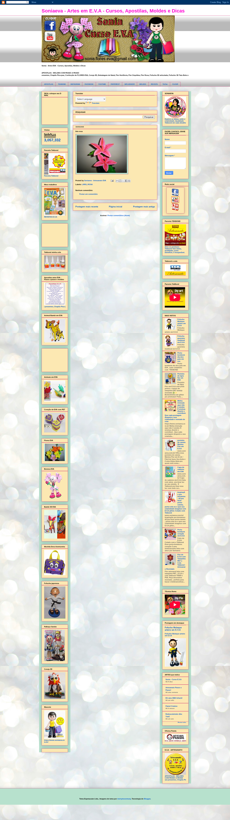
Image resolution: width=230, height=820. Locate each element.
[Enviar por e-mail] (117, 180)
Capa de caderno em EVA (180, 469)
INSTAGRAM (75, 84)
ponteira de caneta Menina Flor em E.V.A (181, 444)
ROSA (90, 184)
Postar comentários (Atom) (118, 215)
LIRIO (84, 184)
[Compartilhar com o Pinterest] (129, 180)
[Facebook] (175, 195)
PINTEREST (115, 84)
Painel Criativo (171, 706)
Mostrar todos (182, 722)
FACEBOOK (89, 84)
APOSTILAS (48, 84)
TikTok (165, 84)
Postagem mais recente (86, 206)
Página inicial (115, 206)
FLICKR (175, 84)
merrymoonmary (124, 799)
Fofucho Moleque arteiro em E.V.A (181, 322)
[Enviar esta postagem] (112, 180)
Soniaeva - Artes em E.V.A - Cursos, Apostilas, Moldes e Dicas (113, 11)
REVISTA (154, 84)
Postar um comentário (88, 194)
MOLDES (142, 84)
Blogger (147, 799)
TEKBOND (62, 84)
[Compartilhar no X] (123, 180)
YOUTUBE (102, 84)
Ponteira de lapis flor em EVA (180, 377)
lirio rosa (79, 131)
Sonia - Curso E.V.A (173, 679)
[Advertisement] (54, 234)
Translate (95, 103)
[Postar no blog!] (120, 180)
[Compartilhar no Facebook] (126, 180)
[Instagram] (175, 210)
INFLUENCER (130, 84)
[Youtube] (175, 202)
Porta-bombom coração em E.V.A (181, 533)
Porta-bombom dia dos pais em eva (181, 357)
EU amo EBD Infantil (174, 698)
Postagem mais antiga (144, 206)
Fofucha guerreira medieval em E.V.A (181, 339)
